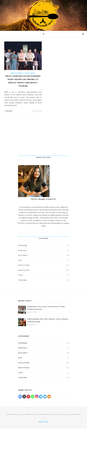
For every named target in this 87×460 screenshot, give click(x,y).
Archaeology (22, 245)
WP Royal (52, 414)
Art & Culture (22, 255)
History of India (23, 265)
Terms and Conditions (74, 414)
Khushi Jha (9, 111)
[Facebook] (20, 396)
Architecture (22, 250)
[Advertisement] (43, 136)
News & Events (17, 73)
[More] (49, 396)
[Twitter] (45, 396)
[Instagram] (37, 396)
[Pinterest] (28, 396)
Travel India (29, 73)
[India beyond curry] (43, 16)
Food (20, 260)
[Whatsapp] (32, 396)
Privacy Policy (61, 414)
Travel (20, 275)
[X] (24, 396)
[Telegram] (41, 396)
